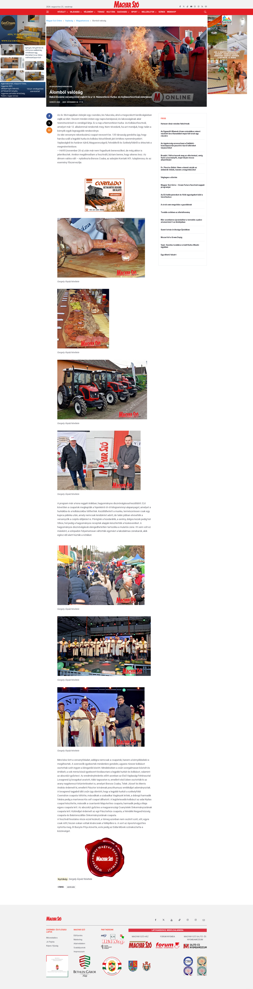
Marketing (78, 939)
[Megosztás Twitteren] (49, 123)
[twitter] (184, 6)
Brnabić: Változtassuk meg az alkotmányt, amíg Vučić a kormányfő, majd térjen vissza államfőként (182, 157)
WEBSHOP (171, 12)
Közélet (62, 12)
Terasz (100, 12)
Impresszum (79, 951)
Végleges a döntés (169, 177)
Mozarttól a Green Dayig (171, 237)
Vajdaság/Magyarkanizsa (60, 87)
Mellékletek (148, 12)
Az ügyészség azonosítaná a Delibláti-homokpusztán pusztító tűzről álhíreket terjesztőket (178, 145)
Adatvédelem (79, 943)
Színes (162, 12)
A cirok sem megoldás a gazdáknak (176, 205)
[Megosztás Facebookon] (49, 116)
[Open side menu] (47, 12)
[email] (206, 6)
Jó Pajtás (50, 942)
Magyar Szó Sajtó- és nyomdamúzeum (195, 938)
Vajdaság (75, 12)
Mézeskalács (52, 938)
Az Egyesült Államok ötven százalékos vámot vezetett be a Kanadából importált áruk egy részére (180, 133)
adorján (71, 887)
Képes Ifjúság (52, 946)
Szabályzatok (79, 947)
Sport (134, 12)
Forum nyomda (167, 936)
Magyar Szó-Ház (140, 936)
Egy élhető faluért (168, 255)
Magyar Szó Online (54, 21)
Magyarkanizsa (82, 21)
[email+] (204, 920)
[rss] (202, 6)
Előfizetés (78, 935)
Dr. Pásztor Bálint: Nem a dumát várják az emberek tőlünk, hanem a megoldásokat (179, 168)
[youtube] (191, 6)
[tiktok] (187, 6)
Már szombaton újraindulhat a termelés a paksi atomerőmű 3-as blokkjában (181, 221)
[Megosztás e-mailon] (49, 130)
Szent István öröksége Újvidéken (175, 230)
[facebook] (180, 6)
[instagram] (195, 6)
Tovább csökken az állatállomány (175, 212)
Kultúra (111, 12)
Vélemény (88, 12)
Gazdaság (122, 12)
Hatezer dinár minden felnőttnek (175, 124)
